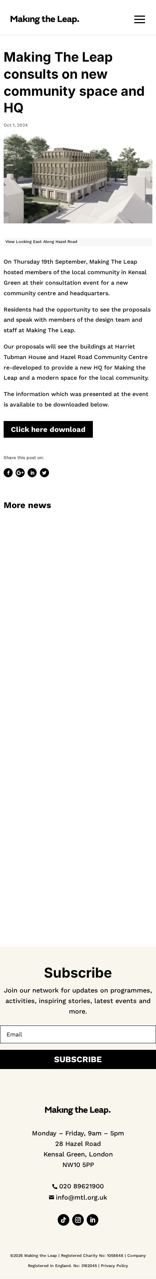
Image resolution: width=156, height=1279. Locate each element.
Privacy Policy (114, 1265)
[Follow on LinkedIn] (92, 1220)
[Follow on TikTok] (63, 1220)
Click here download (48, 429)
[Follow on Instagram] (78, 1220)
